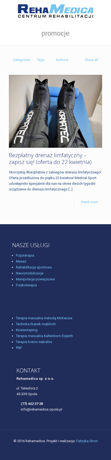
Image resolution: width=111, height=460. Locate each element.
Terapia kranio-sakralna (34, 342)
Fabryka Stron (87, 441)
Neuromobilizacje (29, 273)
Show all (91, 60)
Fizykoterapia (26, 285)
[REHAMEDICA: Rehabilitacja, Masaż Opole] (55, 11)
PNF (19, 348)
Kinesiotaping (26, 330)
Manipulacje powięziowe (35, 279)
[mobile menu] (103, 10)
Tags (40, 60)
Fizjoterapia (25, 255)
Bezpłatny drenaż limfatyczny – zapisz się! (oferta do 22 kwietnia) (50, 158)
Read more (89, 202)
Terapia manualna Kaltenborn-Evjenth (44, 336)
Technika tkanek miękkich (36, 324)
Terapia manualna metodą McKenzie (44, 318)
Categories (21, 60)
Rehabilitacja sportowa (34, 267)
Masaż (21, 261)
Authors (62, 60)
